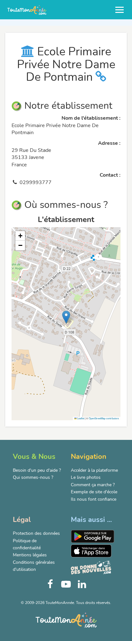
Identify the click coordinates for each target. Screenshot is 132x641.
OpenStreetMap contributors (104, 418)
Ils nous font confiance (93, 499)
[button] (66, 317)
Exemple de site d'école (94, 492)
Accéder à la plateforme (94, 470)
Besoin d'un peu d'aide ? (37, 470)
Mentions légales (30, 555)
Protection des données (36, 533)
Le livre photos (86, 477)
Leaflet (80, 418)
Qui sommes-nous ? (33, 477)
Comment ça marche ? (93, 485)
